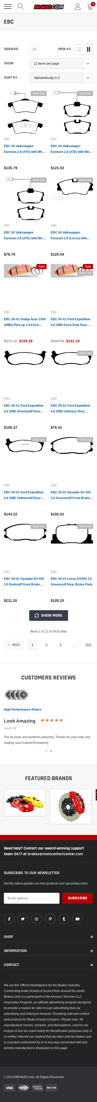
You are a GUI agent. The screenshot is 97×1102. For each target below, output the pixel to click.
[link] (25, 112)
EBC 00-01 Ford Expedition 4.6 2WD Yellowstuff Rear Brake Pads (23, 495)
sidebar (11, 49)
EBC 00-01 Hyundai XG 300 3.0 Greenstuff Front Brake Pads (71, 495)
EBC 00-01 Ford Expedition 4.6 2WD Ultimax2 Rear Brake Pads (70, 409)
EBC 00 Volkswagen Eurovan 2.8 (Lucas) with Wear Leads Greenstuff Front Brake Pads (69, 235)
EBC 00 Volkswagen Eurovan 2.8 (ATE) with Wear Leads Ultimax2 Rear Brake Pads (25, 235)
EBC (7, 139)
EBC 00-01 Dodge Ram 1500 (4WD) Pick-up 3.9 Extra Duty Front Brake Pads (25, 322)
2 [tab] (51, 751)
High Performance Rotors (23, 709)
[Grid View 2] (89, 49)
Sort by (11, 77)
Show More (51, 615)
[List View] (80, 49)
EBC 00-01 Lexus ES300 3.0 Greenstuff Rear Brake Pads (72, 581)
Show (8, 63)
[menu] (8, 6)
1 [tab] (46, 751)
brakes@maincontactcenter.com (55, 854)
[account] (78, 6)
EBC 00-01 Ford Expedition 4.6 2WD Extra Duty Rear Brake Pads (70, 322)
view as (64, 49)
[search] (21, 6)
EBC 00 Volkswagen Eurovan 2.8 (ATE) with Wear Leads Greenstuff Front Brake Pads (25, 149)
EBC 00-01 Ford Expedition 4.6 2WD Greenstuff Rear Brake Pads (23, 409)
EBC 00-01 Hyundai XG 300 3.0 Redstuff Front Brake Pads (24, 582)
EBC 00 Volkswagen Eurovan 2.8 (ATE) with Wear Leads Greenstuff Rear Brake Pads (71, 149)
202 (88, 645)
